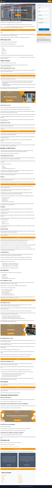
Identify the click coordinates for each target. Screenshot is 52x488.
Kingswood (11, 446)
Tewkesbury (20, 482)
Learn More (18, 300)
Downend (7, 446)
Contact (50, 1)
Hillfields (14, 446)
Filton (2, 480)
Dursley (2, 481)
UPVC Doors (3, 26)
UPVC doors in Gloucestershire (15, 57)
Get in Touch (18, 184)
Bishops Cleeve (20, 481)
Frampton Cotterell (3, 446)
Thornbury (17, 446)
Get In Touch (44, 34)
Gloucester (19, 477)
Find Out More (18, 75)
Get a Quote (18, 387)
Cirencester (20, 476)
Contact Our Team (18, 237)
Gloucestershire (20, 478)
